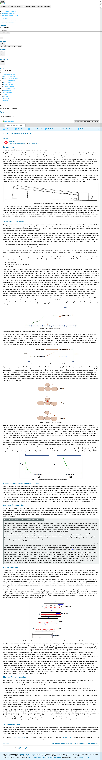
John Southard (12, 141)
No (28, 748)
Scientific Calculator (8, 86)
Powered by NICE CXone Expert (27, 754)
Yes (21, 748)
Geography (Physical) (36, 129)
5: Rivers (82, 129)
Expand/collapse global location (98, 128)
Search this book (4, 27)
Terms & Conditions (42, 757)
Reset (2, 43)
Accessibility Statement (54, 757)
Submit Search (5, 32)
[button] (6, 98)
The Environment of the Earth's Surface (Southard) (61, 129)
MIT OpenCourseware (34, 143)
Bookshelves (21, 129)
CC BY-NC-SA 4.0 (67, 737)
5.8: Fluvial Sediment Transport (18, 737)
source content (28, 739)
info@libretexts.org (84, 757)
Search (5, 125)
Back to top (6, 743)
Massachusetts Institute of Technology (18, 143)
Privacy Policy (33, 757)
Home (11, 129)
